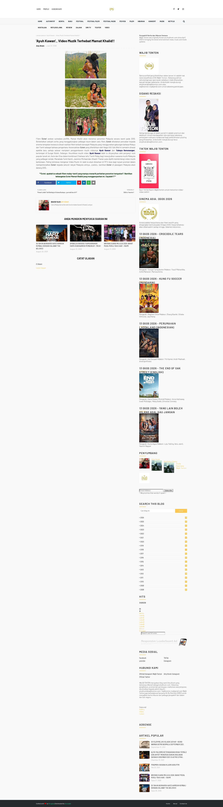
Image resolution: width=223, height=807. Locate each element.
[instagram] (182, 9)
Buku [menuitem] (70, 21)
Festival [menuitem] (79, 21)
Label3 (141, 622)
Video (141, 711)
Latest (141, 714)
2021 (163, 538)
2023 (163, 530)
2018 (163, 550)
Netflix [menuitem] (171, 21)
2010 (163, 582)
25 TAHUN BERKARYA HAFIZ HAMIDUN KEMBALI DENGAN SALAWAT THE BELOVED (50, 246)
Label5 (141, 626)
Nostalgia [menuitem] (42, 27)
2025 (163, 522)
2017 (163, 554)
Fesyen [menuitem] (123, 21)
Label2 (142, 620)
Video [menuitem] (107, 27)
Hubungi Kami (57, 9)
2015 (163, 562)
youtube (142, 661)
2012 (163, 574)
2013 (163, 570)
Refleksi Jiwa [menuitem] (56, 27)
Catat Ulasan (41, 268)
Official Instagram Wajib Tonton (150, 674)
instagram (167, 661)
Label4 (142, 624)
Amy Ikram (40, 46)
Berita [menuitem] (61, 21)
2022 (163, 534)
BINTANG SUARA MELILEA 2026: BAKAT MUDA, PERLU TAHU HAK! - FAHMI (118, 245)
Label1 (141, 618)
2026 (163, 518)
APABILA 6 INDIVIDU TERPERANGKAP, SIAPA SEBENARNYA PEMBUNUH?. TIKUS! (85, 245)
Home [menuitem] (40, 21)
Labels (141, 615)
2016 (163, 558)
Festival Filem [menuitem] (93, 21)
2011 (163, 578)
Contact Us (183, 803)
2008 (163, 590)
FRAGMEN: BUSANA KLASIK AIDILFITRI (165, 765)
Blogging (51, 803)
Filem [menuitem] (132, 21)
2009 (163, 586)
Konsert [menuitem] (152, 21)
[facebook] (174, 9)
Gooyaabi (68, 803)
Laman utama (40, 35)
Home (39, 9)
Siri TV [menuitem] (88, 27)
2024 (163, 526)
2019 (163, 546)
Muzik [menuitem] (162, 21)
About (141, 628)
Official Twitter (144, 677)
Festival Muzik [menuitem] (109, 21)
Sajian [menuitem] (79, 27)
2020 (163, 542)
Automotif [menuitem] (50, 21)
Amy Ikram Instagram (172, 674)
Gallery (141, 709)
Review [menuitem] (69, 27)
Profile (46, 9)
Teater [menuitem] (98, 27)
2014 (163, 566)
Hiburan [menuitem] (141, 21)
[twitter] (178, 9)
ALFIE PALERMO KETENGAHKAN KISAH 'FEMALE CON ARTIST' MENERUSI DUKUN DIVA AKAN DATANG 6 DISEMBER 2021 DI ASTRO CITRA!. (169, 754)
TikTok (166, 658)
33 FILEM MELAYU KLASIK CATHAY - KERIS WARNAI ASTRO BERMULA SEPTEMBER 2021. (167, 743)
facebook (142, 658)
